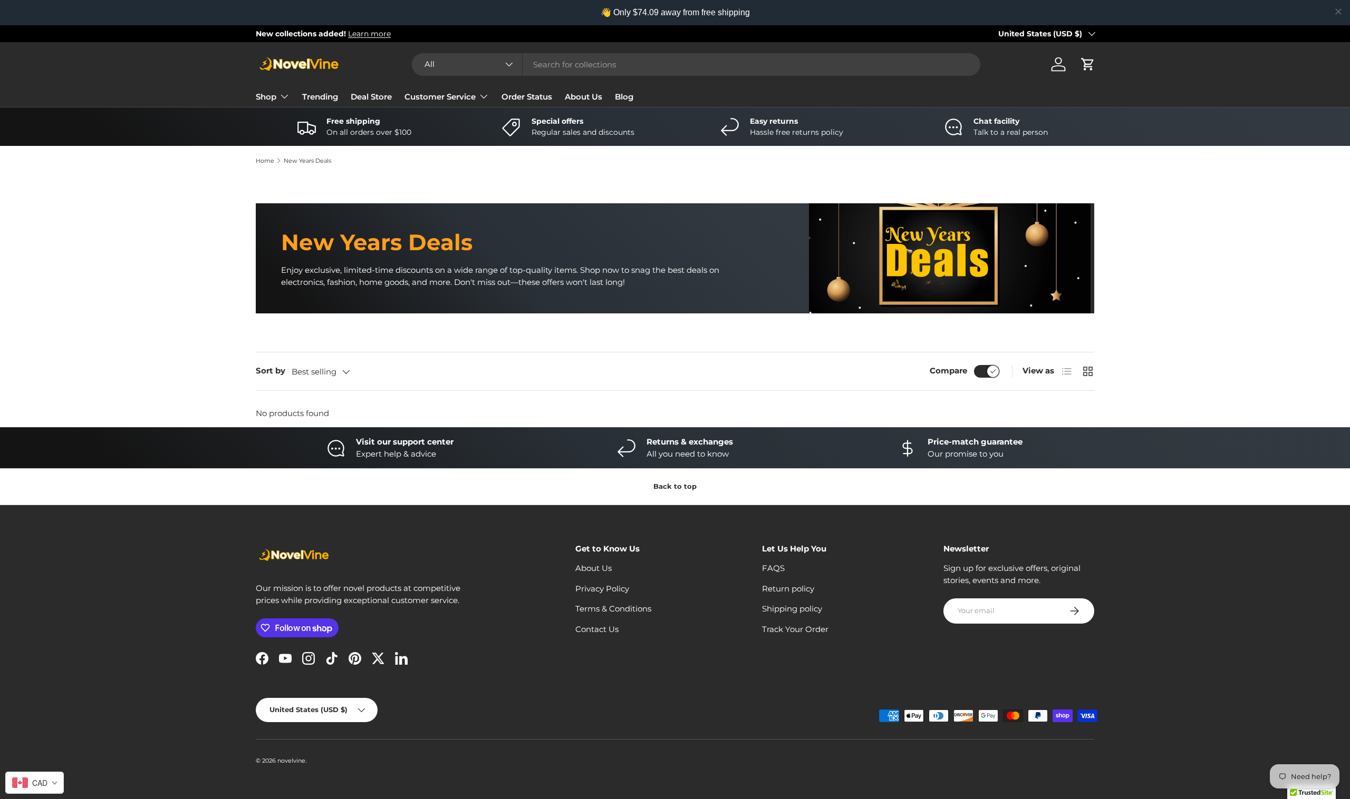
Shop (266, 97)
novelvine (291, 760)
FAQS (773, 568)
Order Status (527, 97)
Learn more (369, 33)
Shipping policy (792, 609)
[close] (1338, 11)
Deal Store (371, 97)
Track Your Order (795, 629)
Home (265, 161)
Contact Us (597, 629)
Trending (320, 97)
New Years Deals (307, 161)
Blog (624, 97)
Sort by (270, 371)
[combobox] (696, 64)
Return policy (788, 589)
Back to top (675, 486)
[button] (1088, 64)
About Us (583, 97)
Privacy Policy (602, 589)
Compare (948, 371)
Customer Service (440, 97)
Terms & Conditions (613, 609)
